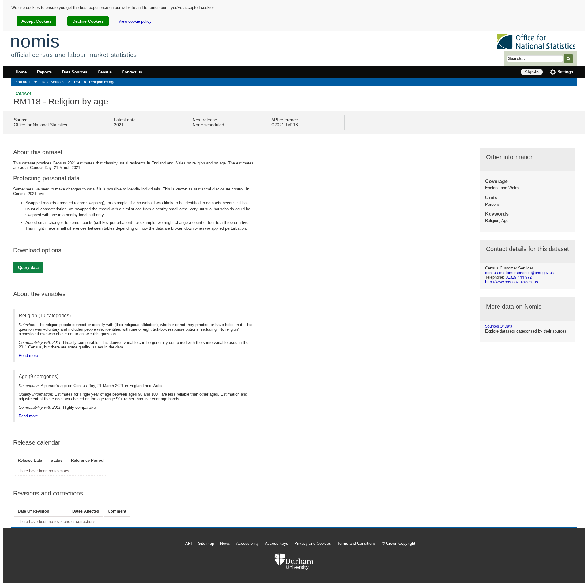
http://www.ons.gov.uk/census (511, 282)
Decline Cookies (88, 21)
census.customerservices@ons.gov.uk (519, 272)
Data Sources (74, 72)
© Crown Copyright (398, 543)
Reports (44, 72)
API (188, 543)
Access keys (276, 543)
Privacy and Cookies (312, 543)
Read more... (30, 355)
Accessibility (247, 543)
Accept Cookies (36, 21)
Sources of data (498, 326)
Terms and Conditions (356, 543)
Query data (28, 267)
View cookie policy (135, 21)
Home (21, 72)
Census (105, 72)
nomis (35, 41)
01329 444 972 (519, 277)
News (225, 543)
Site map (206, 543)
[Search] (568, 58)
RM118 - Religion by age (94, 82)
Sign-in (532, 72)
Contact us (132, 72)
